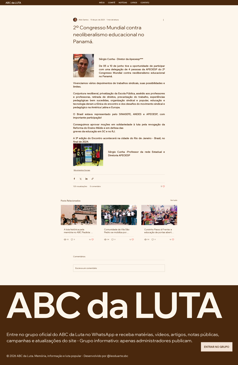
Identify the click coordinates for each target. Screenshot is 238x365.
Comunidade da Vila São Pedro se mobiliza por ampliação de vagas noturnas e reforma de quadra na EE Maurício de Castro (117, 231)
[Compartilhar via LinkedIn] (86, 179)
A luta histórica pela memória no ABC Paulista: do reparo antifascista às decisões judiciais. (78, 231)
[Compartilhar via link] (92, 179)
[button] (216, 347)
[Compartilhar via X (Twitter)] (80, 179)
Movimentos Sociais (82, 170)
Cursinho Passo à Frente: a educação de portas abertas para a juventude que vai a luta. (159, 231)
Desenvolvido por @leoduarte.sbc (106, 356)
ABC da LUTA (113, 304)
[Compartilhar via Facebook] (74, 179)
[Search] (205, 2)
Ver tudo (173, 200)
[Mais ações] (163, 19)
